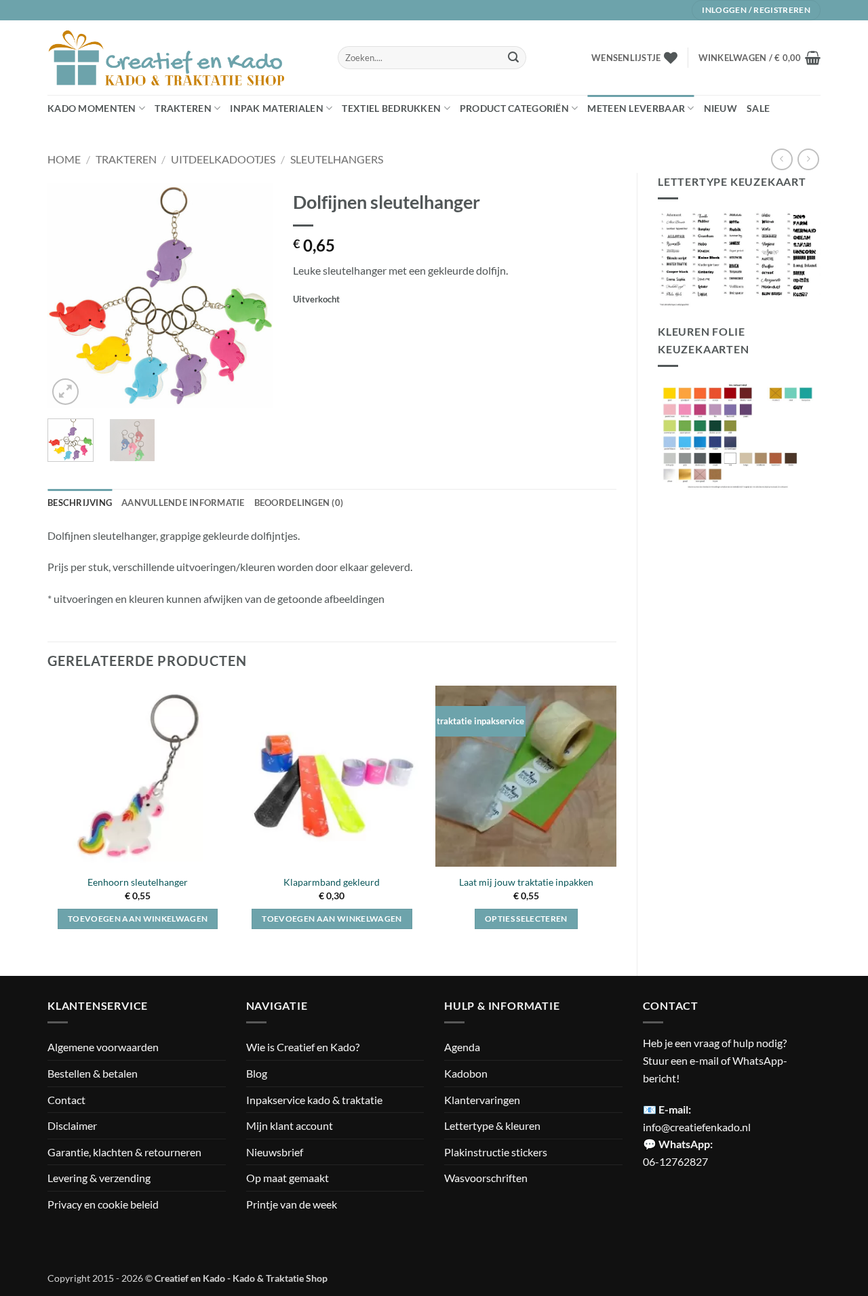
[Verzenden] (513, 57)
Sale (758, 108)
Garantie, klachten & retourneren (124, 1151)
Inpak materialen (276, 108)
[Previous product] (807, 159)
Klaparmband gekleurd (331, 882)
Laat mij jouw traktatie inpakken (526, 882)
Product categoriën (514, 108)
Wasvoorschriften (486, 1177)
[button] (759, 58)
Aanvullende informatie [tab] (183, 502)
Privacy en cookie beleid (103, 1204)
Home (64, 159)
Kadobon (466, 1073)
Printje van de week (291, 1204)
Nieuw (720, 108)
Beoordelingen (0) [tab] (298, 502)
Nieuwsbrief (274, 1151)
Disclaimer (72, 1125)
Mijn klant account (289, 1125)
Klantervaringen (482, 1099)
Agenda (462, 1046)
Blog (256, 1073)
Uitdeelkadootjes (223, 159)
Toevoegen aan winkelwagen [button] (138, 918)
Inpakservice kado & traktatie (314, 1099)
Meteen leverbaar (636, 108)
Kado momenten (91, 108)
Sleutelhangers (336, 159)
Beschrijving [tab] (79, 502)
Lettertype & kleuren (492, 1125)
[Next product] (781, 159)
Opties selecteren (526, 918)
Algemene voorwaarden (103, 1046)
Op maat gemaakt (287, 1177)
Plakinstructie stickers (495, 1151)
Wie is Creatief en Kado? (302, 1046)
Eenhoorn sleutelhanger (137, 882)
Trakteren (183, 108)
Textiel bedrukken (391, 108)
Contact (66, 1099)
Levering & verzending (99, 1177)
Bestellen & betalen (92, 1073)
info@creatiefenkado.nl (697, 1126)
